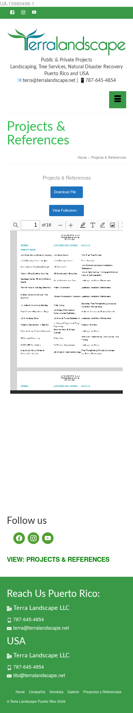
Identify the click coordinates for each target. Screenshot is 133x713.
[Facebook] (19, 537)
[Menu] (117, 99)
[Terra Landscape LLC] (66, 42)
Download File (65, 192)
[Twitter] (33, 537)
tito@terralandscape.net (39, 675)
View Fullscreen (65, 210)
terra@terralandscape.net (41, 627)
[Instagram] (48, 537)
